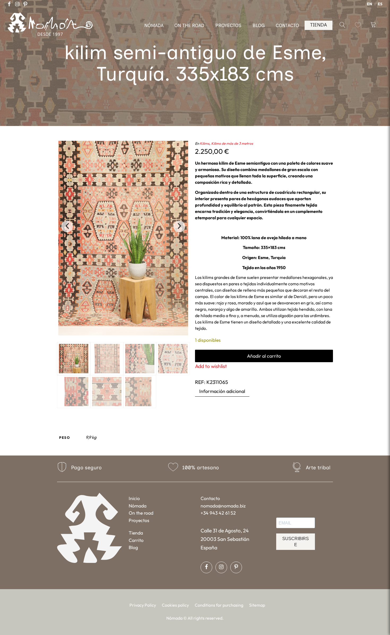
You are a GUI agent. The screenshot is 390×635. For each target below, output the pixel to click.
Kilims (204, 143)
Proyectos (139, 520)
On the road (141, 513)
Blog (133, 547)
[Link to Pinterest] (25, 4)
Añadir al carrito (264, 356)
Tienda (136, 533)
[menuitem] (369, 4)
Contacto (210, 498)
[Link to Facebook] (9, 4)
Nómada (137, 506)
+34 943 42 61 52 (218, 513)
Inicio (134, 498)
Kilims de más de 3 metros (232, 143)
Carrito (136, 540)
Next (179, 226)
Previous (67, 226)
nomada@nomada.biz (223, 506)
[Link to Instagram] (17, 4)
